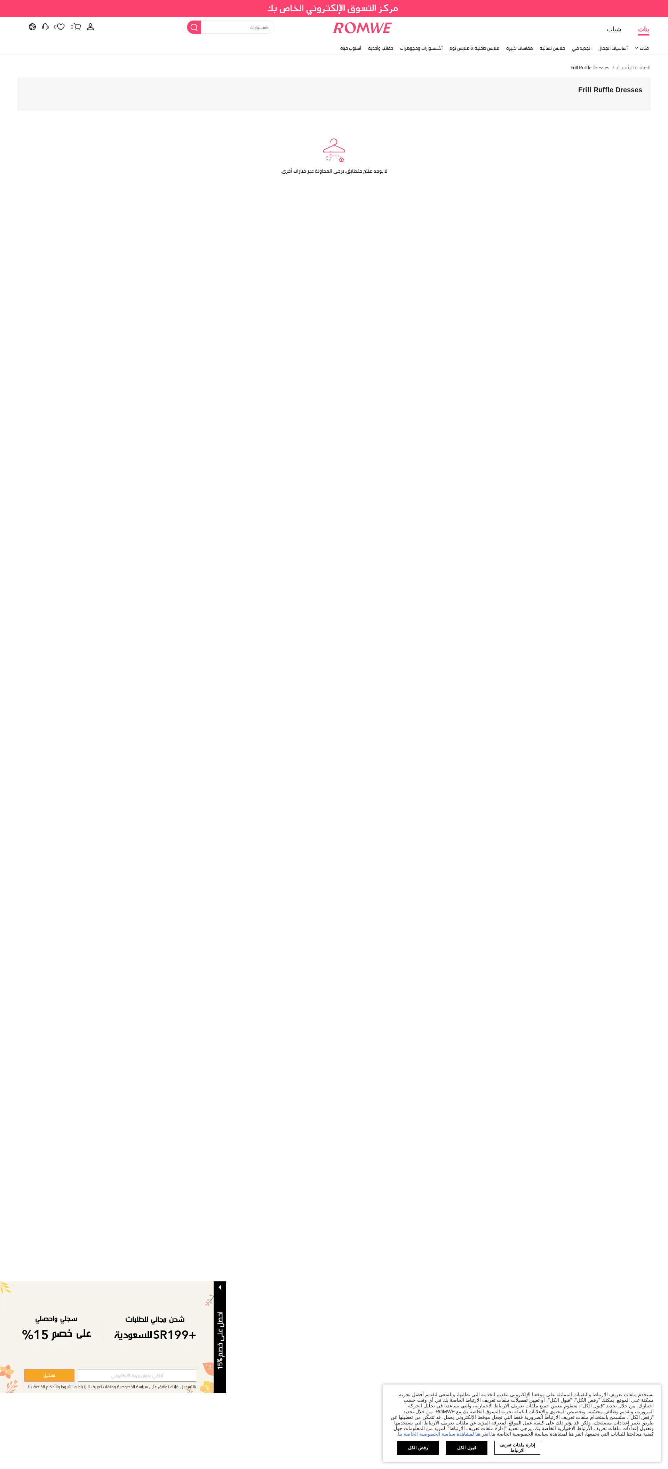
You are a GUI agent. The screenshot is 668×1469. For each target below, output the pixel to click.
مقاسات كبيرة (519, 48)
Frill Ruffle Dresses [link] (590, 68)
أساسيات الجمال (613, 48)
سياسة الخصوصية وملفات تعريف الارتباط (113, 1387)
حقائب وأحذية (380, 48)
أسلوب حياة (350, 48)
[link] (334, 8)
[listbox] (90, 26)
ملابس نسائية (552, 48)
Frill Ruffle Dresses (610, 90)
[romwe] (362, 26)
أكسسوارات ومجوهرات (421, 48)
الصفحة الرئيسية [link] (634, 68)
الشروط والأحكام (59, 1387)
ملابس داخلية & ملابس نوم (474, 48)
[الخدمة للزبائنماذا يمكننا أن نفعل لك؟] (45, 26)
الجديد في (581, 48)
